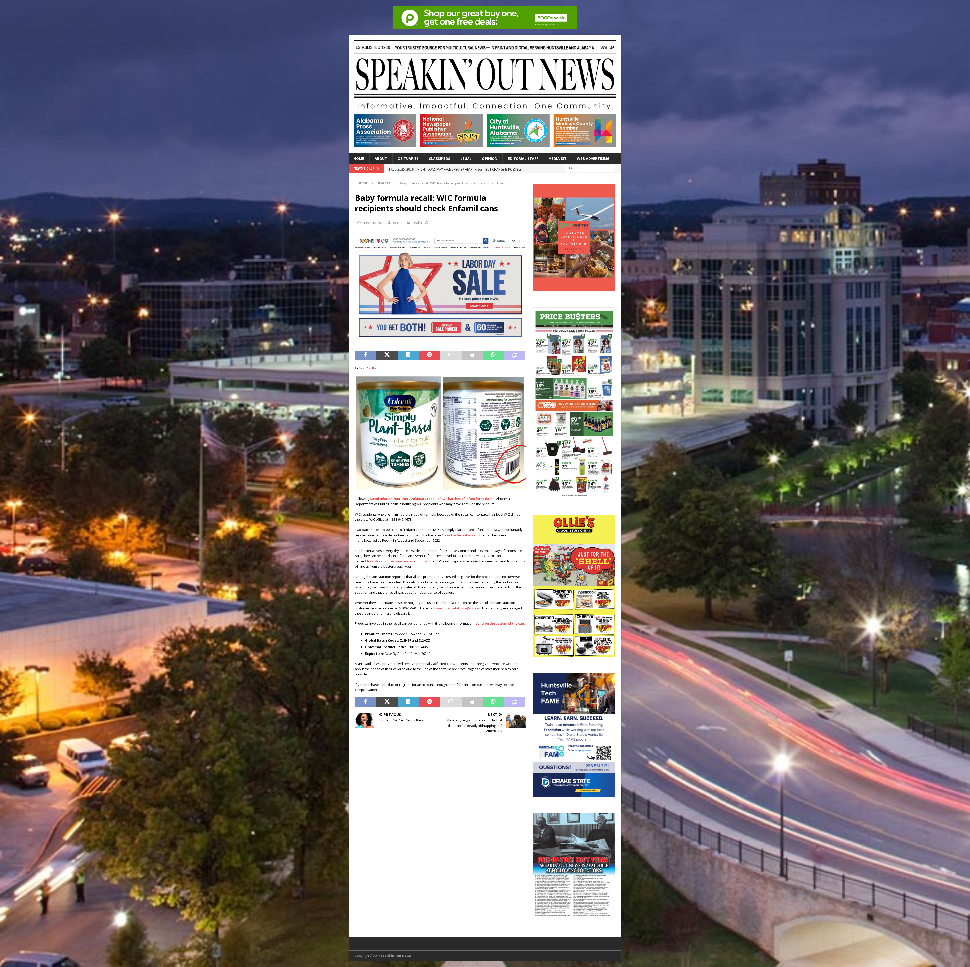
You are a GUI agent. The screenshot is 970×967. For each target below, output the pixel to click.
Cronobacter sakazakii (459, 535)
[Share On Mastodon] (514, 355)
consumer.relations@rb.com (457, 608)
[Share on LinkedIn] (408, 355)
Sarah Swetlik (367, 368)
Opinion (489, 158)
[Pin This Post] (429, 355)
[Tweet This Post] (386, 355)
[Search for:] (590, 167)
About (381, 158)
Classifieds (439, 158)
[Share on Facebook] (365, 355)
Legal (466, 158)
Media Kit (557, 158)
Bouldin (397, 222)
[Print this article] (472, 355)
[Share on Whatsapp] (493, 355)
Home (359, 158)
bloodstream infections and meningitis (396, 561)
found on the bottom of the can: (499, 623)
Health (417, 222)
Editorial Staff (523, 158)
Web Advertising (593, 158)
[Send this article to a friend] (451, 355)
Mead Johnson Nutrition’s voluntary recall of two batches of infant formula (429, 498)
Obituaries (408, 158)
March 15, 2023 (373, 222)
